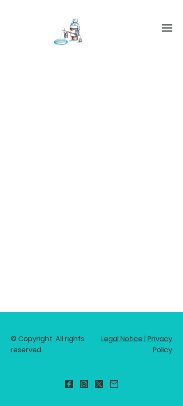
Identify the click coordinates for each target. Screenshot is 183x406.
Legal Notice (122, 339)
